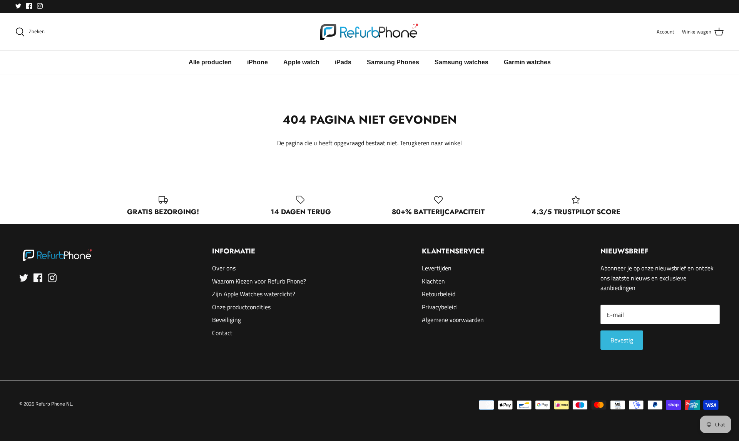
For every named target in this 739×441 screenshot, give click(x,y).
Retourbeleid (438, 293)
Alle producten (210, 62)
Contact (222, 332)
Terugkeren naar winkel (431, 143)
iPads (343, 62)
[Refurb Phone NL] (370, 32)
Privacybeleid (439, 307)
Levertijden (436, 268)
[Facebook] (29, 6)
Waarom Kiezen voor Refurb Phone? (259, 281)
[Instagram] (40, 6)
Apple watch (301, 62)
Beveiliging (226, 319)
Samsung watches (461, 62)
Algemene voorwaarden (453, 319)
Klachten (433, 281)
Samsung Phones (393, 62)
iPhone (257, 62)
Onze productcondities (241, 307)
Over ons (224, 268)
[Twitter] (18, 6)
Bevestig (621, 340)
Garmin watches (527, 62)
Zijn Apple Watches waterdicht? (253, 293)
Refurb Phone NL (53, 403)
